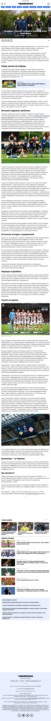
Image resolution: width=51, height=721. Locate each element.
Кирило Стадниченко (20, 35)
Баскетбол (32, 6)
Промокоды (25, 683)
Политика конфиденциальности (33, 681)
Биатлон (26, 6)
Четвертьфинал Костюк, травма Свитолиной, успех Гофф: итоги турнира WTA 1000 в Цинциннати (33, 552)
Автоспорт (46, 6)
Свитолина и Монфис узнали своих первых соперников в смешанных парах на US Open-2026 (32, 590)
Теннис (19, 6)
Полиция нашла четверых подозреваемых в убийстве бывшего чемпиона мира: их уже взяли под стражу (32, 562)
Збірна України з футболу (9, 600)
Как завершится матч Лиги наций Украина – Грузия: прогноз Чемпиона (31, 84)
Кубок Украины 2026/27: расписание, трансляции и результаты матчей (33, 543)
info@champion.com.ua (29, 688)
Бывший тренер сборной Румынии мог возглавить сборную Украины (20, 602)
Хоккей (39, 6)
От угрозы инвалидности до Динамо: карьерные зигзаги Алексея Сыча (21, 605)
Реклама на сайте (14, 681)
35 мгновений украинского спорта (28, 580)
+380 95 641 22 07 (27, 693)
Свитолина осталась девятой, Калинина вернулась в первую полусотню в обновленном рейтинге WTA (33, 571)
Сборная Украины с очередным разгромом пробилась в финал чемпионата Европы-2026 (22, 618)
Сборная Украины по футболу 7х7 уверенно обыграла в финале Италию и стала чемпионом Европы (24, 613)
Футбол (8, 6)
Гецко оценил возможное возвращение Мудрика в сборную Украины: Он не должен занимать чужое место (24, 609)
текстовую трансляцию (32, 493)
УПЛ (3, 6)
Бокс (14, 6)
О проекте (21, 681)
